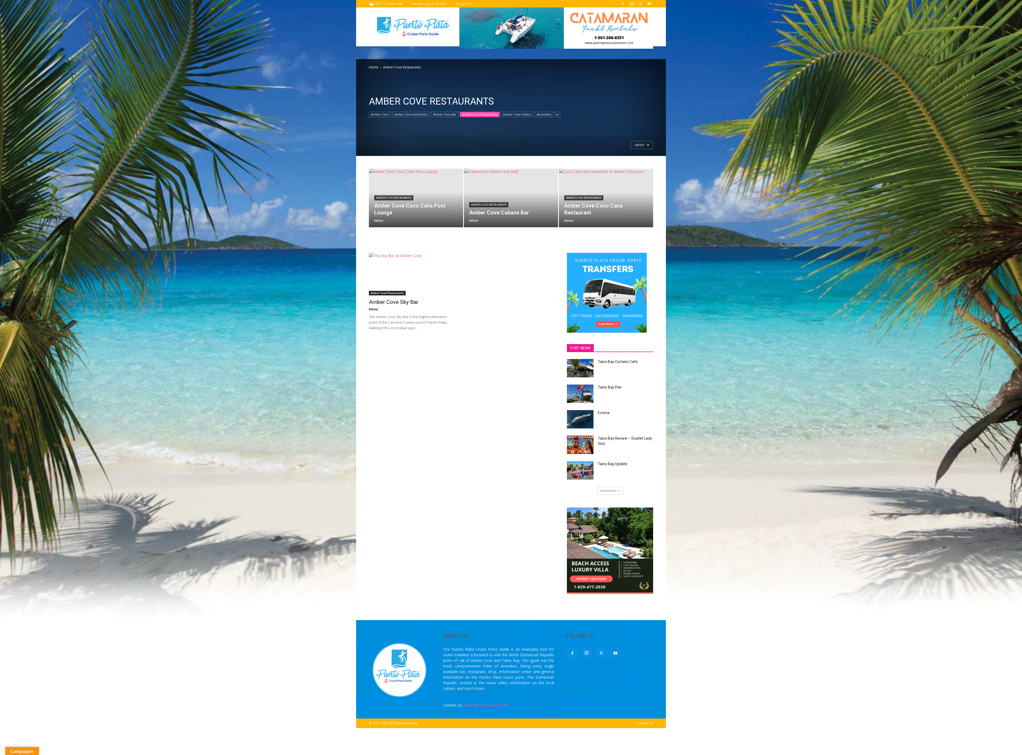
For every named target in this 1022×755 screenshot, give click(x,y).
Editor (379, 220)
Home (373, 67)
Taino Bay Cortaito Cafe (618, 362)
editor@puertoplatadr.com (486, 705)
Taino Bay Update (612, 464)
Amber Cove (380, 114)
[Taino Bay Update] (580, 470)
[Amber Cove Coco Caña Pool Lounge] (416, 198)
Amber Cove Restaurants (479, 114)
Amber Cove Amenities (410, 114)
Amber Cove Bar (444, 114)
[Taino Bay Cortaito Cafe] (580, 368)
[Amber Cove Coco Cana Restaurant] (606, 198)
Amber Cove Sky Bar (393, 302)
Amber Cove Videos (517, 114)
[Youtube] (649, 3)
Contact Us (463, 4)
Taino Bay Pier (610, 387)
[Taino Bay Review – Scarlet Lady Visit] (580, 445)
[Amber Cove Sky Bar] (412, 274)
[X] (640, 3)
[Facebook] (623, 3)
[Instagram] (632, 3)
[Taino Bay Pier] (580, 394)
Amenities (544, 114)
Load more (608, 490)
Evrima (603, 413)
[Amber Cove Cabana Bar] (511, 198)
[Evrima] (580, 419)
